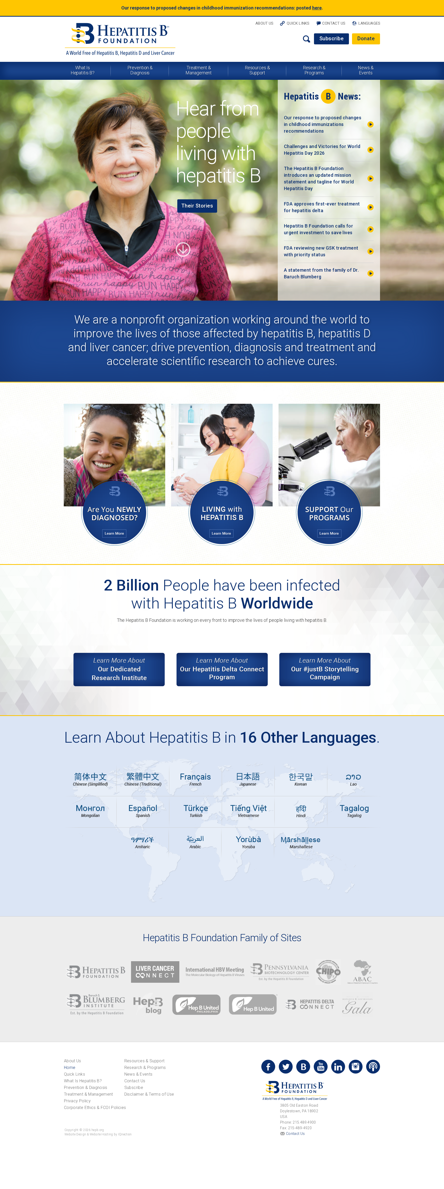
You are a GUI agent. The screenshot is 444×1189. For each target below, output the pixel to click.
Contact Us (334, 23)
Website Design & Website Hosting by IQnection (98, 1134)
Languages (369, 23)
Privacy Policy (77, 1100)
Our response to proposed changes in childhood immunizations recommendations (322, 124)
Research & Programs (314, 70)
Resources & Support (257, 70)
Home (69, 1067)
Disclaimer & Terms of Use (149, 1094)
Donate (366, 38)
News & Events (365, 70)
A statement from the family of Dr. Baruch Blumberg (321, 273)
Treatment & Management (199, 70)
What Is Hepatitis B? (83, 70)
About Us (264, 23)
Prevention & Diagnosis (140, 70)
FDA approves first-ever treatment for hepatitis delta (322, 207)
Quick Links (298, 23)
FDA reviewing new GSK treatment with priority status (321, 251)
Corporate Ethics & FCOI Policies (95, 1107)
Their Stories (197, 206)
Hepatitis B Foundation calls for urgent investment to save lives (318, 229)
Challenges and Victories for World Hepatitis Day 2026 (322, 150)
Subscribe (331, 38)
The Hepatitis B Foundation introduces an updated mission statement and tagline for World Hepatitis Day (319, 178)
